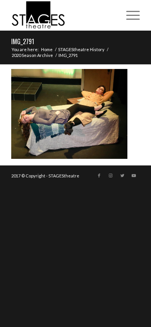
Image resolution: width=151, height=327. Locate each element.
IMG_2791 (22, 41)
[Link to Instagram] (111, 175)
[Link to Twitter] (122, 175)
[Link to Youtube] (134, 175)
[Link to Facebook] (99, 175)
